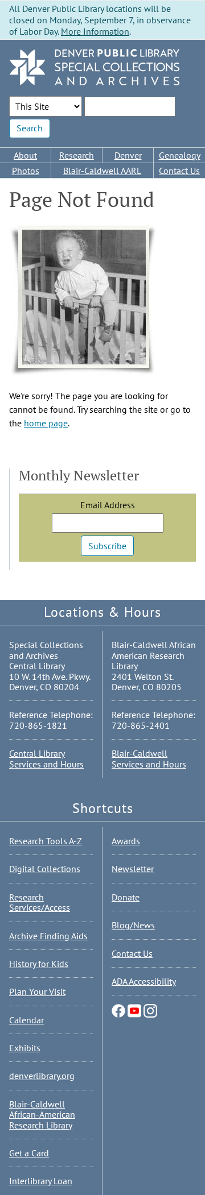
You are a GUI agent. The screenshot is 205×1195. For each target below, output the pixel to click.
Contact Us (179, 170)
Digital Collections (44, 868)
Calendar (26, 1020)
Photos (25, 170)
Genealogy (179, 155)
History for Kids (38, 963)
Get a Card (29, 1153)
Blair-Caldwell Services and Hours (149, 758)
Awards (126, 841)
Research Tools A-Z (45, 841)
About (25, 155)
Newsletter (133, 868)
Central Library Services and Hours (46, 758)
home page (46, 423)
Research (76, 155)
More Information (95, 31)
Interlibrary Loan (40, 1180)
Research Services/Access (39, 902)
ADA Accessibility (144, 981)
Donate (126, 897)
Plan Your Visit (37, 991)
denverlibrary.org (42, 1075)
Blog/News (133, 925)
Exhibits (24, 1047)
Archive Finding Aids (48, 935)
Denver (128, 155)
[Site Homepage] (94, 68)
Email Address (107, 505)
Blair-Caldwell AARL (102, 170)
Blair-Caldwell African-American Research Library (42, 1114)
